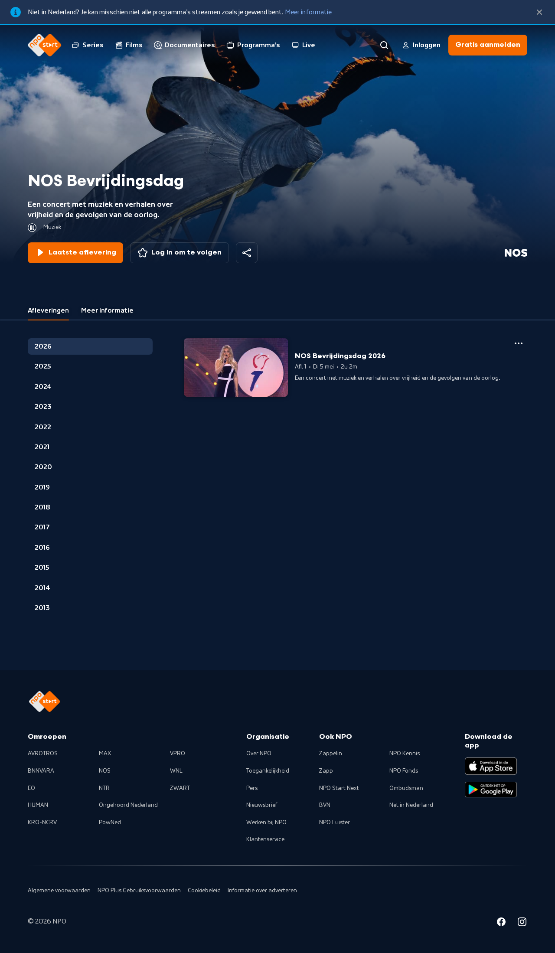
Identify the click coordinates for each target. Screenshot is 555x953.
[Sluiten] (539, 12)
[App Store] (491, 766)
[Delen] (247, 252)
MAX (105, 754)
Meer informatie (308, 12)
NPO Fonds (403, 771)
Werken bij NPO (266, 822)
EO (31, 788)
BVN (324, 805)
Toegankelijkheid (267, 771)
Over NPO (258, 754)
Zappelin (330, 754)
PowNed (110, 822)
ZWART (180, 788)
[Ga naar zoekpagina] (384, 45)
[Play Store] (491, 789)
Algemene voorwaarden (59, 891)
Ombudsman (406, 788)
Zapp (326, 771)
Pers (252, 788)
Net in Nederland (411, 805)
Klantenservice (265, 839)
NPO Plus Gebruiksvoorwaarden (139, 891)
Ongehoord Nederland (128, 805)
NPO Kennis (404, 754)
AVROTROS (43, 754)
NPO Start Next (339, 788)
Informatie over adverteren (262, 891)
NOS (105, 771)
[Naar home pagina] (45, 45)
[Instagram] (522, 923)
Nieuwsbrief (261, 805)
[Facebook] (501, 923)
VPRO (177, 754)
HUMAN (38, 805)
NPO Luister (334, 822)
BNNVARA (41, 771)
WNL (176, 771)
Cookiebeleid (204, 891)
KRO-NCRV (42, 822)
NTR (104, 788)
